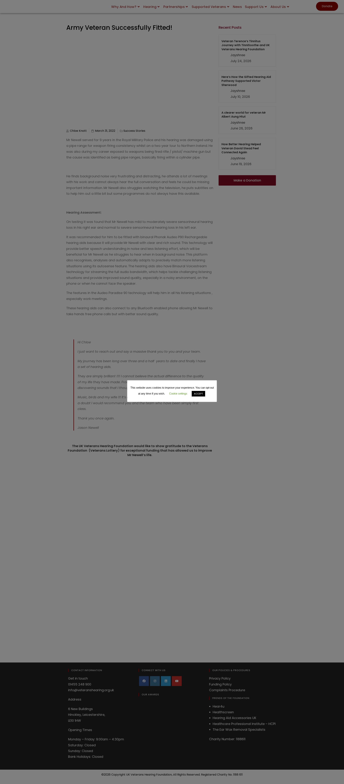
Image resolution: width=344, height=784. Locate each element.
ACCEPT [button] (172, 398)
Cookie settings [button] (193, 393)
